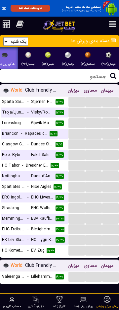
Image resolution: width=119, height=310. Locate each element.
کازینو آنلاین (36, 306)
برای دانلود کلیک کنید (30, 8)
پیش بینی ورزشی (107, 306)
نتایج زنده (59, 306)
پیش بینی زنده (83, 306)
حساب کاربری (12, 306)
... (76, 101)
